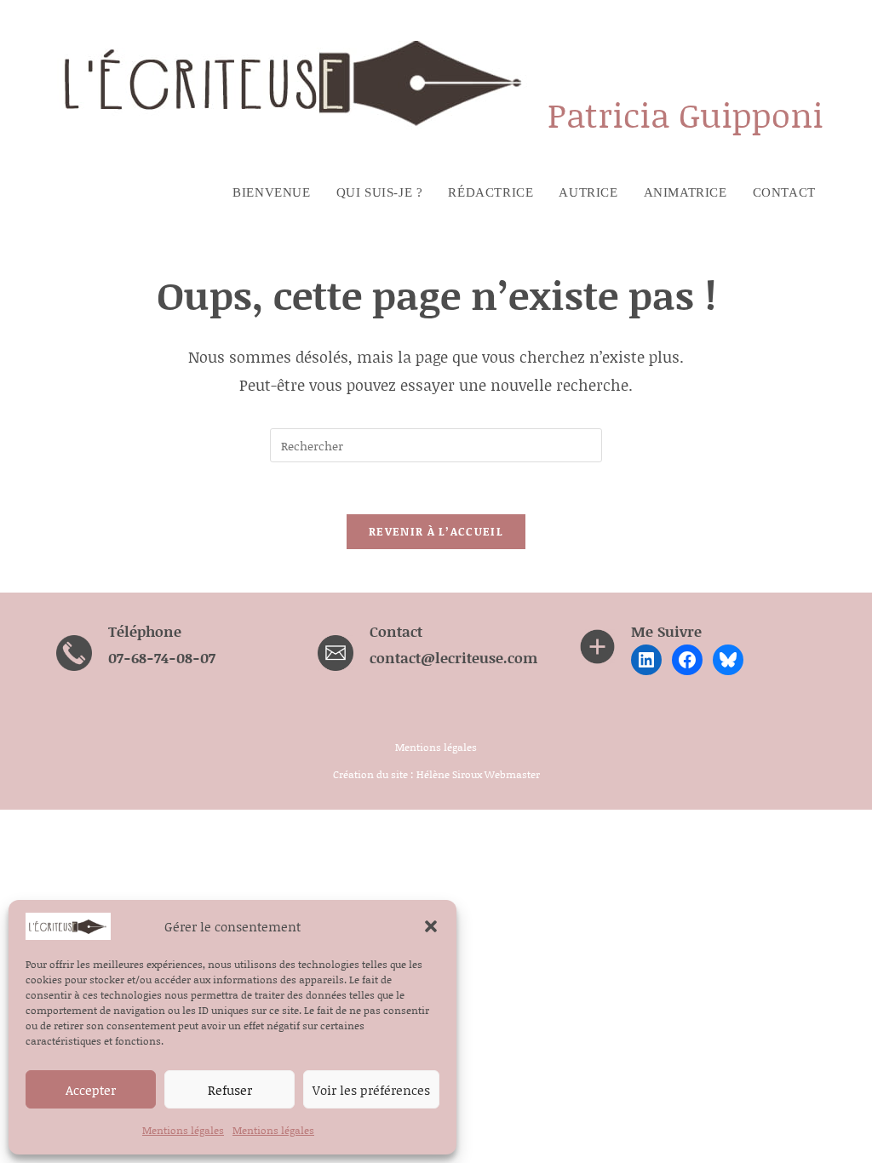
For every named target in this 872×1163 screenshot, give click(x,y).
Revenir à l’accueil (436, 531)
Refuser (230, 1089)
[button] (430, 926)
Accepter (91, 1089)
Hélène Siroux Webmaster (478, 774)
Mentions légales (183, 1130)
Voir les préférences (371, 1089)
